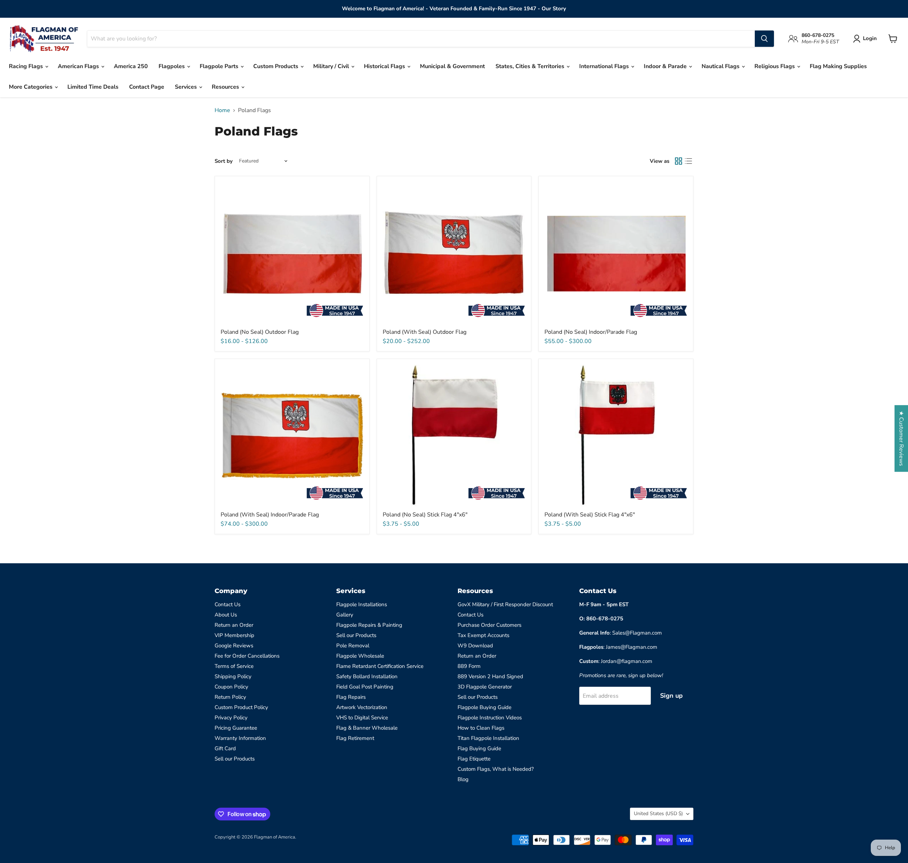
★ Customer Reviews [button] (901, 438)
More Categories (31, 87)
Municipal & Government (452, 66)
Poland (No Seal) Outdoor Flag (260, 332)
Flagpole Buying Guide (484, 707)
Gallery (344, 614)
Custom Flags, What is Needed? (496, 769)
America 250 (131, 66)
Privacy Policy (231, 717)
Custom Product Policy (241, 707)
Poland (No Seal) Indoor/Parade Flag (590, 332)
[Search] (764, 39)
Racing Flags (26, 66)
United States (658, 813)
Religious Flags (775, 66)
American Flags (79, 66)
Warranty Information (240, 738)
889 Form (469, 666)
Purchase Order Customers (489, 625)
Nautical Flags (721, 66)
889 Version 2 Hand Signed (490, 676)
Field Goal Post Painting (364, 686)
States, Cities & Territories (530, 66)
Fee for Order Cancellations (247, 655)
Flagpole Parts (220, 66)
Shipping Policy (233, 676)
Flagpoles (172, 66)
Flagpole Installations (361, 604)
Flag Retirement (355, 738)
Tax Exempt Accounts (483, 635)
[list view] (688, 161)
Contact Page (146, 87)
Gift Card (225, 748)
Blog (463, 779)
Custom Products (276, 66)
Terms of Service (234, 666)
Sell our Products (235, 758)
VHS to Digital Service (362, 717)
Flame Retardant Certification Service (379, 666)
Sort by (224, 161)
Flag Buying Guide (479, 748)
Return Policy (230, 697)
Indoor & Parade (666, 66)
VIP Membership (234, 635)
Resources (226, 87)
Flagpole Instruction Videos (490, 717)
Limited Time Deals (92, 87)
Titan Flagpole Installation (488, 738)
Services (186, 87)
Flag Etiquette (474, 758)
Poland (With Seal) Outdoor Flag (424, 332)
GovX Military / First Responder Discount (505, 604)
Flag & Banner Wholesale (367, 727)
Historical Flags (385, 66)
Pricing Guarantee (236, 727)
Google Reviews (234, 645)
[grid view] (678, 161)
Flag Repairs (351, 697)
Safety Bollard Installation (367, 676)
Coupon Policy (231, 686)
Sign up (671, 695)
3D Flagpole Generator (485, 686)
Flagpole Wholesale (360, 655)
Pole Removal (352, 645)
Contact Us (227, 604)
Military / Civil (331, 66)
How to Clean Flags (481, 727)
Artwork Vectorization (361, 707)
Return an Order (234, 625)
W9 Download (475, 645)
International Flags (604, 66)
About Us (226, 614)
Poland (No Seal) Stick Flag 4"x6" (425, 515)
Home (222, 110)
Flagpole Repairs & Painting (369, 625)
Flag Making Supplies (838, 66)
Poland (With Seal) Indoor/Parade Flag (270, 515)
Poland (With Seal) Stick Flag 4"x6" (589, 515)
